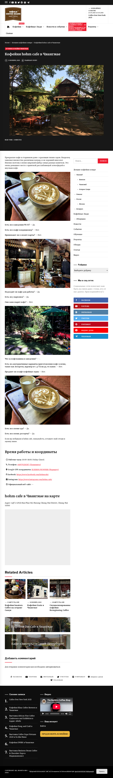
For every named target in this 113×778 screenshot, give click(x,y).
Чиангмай (83, 185)
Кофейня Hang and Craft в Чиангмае (20, 727)
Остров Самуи (84, 189)
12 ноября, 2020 (35, 602)
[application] (56, 707)
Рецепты (92, 27)
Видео (76, 255)
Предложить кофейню (55, 734)
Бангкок (82, 180)
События (78, 229)
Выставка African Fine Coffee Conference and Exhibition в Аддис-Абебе (22, 718)
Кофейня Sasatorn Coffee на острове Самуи (14, 607)
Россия (78, 199)
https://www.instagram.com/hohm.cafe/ (35, 479)
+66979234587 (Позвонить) (29, 465)
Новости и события (56, 27)
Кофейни (18, 26)
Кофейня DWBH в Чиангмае (21, 742)
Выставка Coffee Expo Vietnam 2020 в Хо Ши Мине (22, 735)
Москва (82, 204)
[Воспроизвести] (43, 714)
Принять (102, 771)
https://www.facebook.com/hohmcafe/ (33, 475)
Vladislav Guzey (31, 60)
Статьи (9, 33)
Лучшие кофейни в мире (85, 170)
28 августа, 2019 (58, 602)
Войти (43, 726)
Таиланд (79, 175)
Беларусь (79, 209)
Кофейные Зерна (77, 27)
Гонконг (79, 194)
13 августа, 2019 (13, 602)
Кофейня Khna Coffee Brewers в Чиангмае (23, 709)
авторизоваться (53, 667)
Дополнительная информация (84, 771)
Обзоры (77, 245)
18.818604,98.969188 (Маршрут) (45, 470)
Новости (77, 224)
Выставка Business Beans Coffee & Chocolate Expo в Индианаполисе (23, 753)
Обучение (78, 234)
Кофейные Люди (34, 27)
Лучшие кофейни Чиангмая (17, 48)
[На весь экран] (70, 714)
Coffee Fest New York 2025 (20, 699)
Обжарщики (81, 219)
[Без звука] (66, 714)
